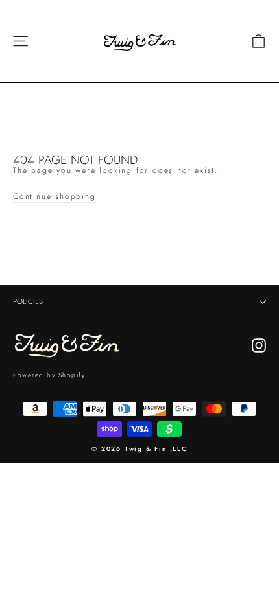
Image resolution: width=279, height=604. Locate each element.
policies (28, 301)
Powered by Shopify (49, 375)
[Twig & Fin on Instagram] (259, 345)
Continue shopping (54, 196)
